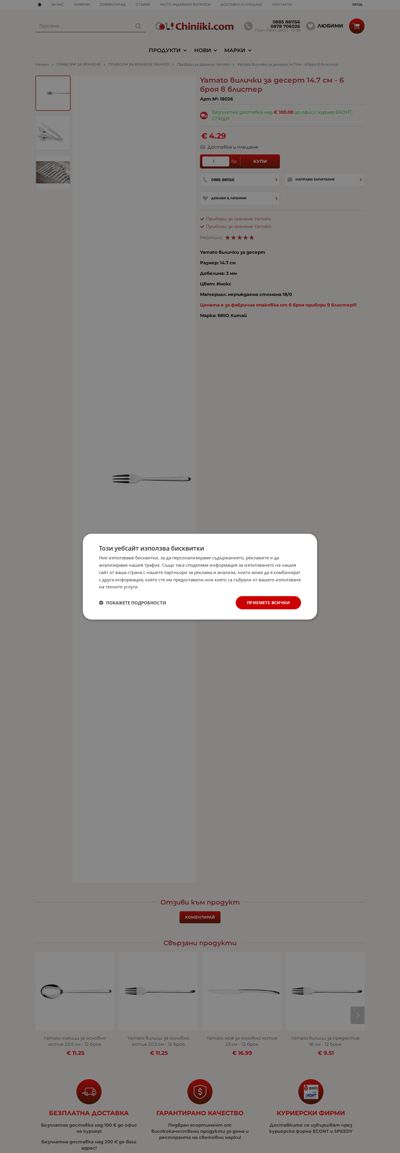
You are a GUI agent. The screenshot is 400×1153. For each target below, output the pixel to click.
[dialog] (200, 576)
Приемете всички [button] (268, 602)
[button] (132, 603)
